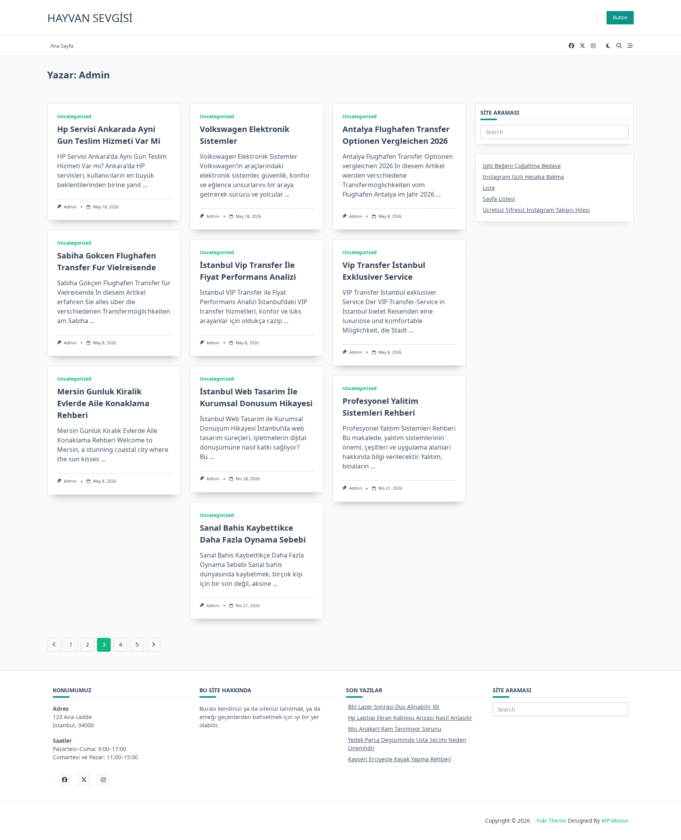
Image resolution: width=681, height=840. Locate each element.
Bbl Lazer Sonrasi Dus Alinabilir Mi (393, 706)
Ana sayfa (61, 45)
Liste (489, 187)
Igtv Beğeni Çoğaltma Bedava (522, 165)
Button (620, 17)
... (145, 184)
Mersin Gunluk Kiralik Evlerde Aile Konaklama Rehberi (103, 403)
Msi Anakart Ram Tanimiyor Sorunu (394, 728)
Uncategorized (74, 116)
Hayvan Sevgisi (89, 17)
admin (70, 207)
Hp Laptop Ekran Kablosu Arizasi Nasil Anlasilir (410, 717)
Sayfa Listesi (499, 199)
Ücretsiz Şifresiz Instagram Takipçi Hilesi (536, 210)
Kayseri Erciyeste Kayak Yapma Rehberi (399, 759)
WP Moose (614, 820)
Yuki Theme (551, 820)
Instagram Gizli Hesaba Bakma (523, 176)
